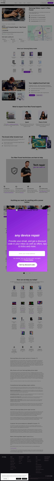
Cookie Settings (5, 478)
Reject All (18, 478)
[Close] (27, 474)
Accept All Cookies (24, 478)
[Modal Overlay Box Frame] (27, 240)
